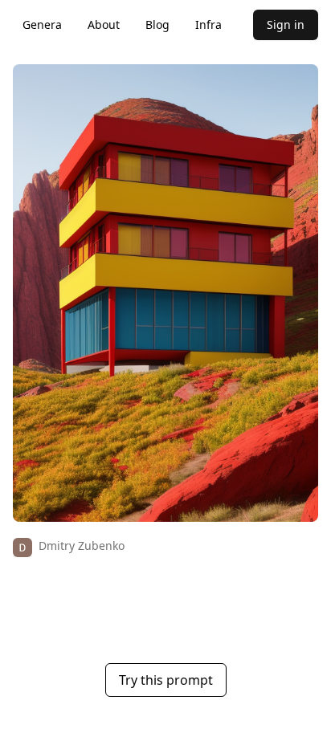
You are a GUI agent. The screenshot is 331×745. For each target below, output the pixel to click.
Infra (208, 24)
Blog (157, 24)
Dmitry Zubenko (82, 545)
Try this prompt (166, 680)
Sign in (285, 24)
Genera (42, 24)
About (104, 24)
